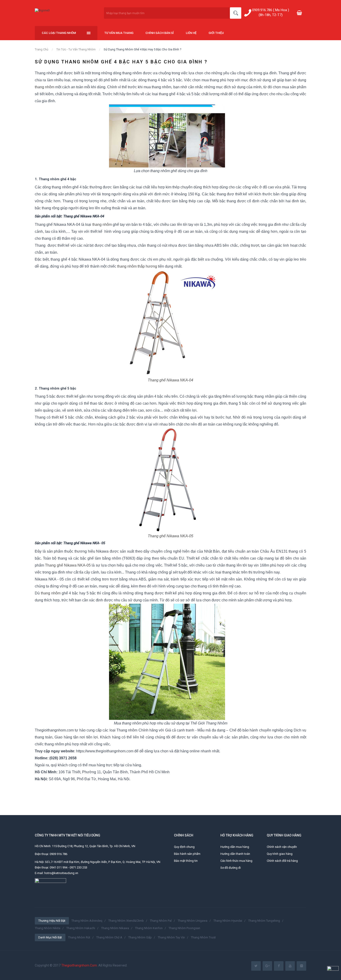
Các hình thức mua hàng (236, 860)
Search (235, 13)
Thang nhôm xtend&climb (126, 920)
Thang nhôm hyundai (227, 920)
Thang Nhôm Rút (79, 937)
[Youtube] (290, 966)
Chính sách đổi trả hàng (282, 860)
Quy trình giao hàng (280, 853)
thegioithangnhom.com (79, 965)
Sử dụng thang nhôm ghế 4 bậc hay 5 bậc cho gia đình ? (142, 49)
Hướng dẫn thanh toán (235, 853)
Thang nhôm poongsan (184, 928)
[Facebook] (278, 966)
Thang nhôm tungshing (264, 920)
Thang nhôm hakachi (80, 928)
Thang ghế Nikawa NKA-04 (170, 380)
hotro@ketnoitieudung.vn (61, 873)
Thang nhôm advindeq (86, 920)
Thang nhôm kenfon (149, 928)
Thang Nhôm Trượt (203, 937)
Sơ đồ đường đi (230, 867)
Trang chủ (41, 49)
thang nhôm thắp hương (137, 266)
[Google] (267, 966)
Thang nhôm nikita (47, 928)
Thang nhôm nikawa (115, 928)
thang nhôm (44, 87)
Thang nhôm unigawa (192, 920)
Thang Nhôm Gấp (140, 937)
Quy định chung (184, 847)
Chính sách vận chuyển (282, 847)
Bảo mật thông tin (186, 860)
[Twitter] (256, 966)
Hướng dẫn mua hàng (234, 847)
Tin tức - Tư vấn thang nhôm (76, 49)
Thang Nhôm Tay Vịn (171, 937)
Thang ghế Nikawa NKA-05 (170, 536)
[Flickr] (301, 966)
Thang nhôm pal (161, 920)
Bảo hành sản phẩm (187, 853)
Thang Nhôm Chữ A (109, 937)
